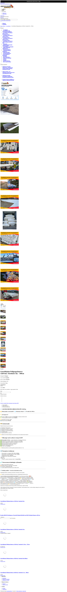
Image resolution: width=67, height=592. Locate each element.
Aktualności (4, 589)
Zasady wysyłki (5, 584)
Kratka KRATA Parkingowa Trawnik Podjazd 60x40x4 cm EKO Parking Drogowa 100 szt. (20, 515)
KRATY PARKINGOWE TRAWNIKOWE (7, 45)
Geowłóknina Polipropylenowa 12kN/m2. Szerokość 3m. (12, 529)
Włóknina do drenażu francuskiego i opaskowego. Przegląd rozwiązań (8, 76)
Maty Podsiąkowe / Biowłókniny (6, 55)
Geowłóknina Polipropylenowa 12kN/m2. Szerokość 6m (12, 501)
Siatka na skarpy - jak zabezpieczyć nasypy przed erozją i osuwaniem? (8, 72)
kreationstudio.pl (9, 591)
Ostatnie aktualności (3, 64)
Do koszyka (13, 518)
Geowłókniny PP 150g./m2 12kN (7, 36)
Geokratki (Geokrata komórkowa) (7, 51)
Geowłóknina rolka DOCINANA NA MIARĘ (7, 31)
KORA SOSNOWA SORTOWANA (6, 48)
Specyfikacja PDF (16, 403)
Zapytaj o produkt (3, 403)
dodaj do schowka (3, 395)
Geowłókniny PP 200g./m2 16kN (7, 39)
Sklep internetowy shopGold (21, 591)
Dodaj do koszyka (3, 394)
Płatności (4, 583)
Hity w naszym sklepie (7, 61)
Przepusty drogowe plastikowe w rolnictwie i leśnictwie (8, 80)
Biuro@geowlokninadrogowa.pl (5, 3)
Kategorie (2, 28)
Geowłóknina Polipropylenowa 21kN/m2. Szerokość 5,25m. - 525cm (15, 544)
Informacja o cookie (6, 580)
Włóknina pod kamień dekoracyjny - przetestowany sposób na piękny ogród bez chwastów (8, 68)
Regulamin (4, 578)
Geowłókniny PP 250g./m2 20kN (7, 42)
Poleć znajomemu (9, 403)
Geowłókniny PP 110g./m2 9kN (7, 33)
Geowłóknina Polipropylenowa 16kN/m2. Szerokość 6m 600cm (13, 558)
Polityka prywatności (6, 579)
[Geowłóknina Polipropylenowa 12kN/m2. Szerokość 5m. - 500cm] (9, 99)
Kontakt (4, 588)
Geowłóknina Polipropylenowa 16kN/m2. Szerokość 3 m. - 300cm (14, 572)
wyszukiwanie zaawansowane (5, 20)
